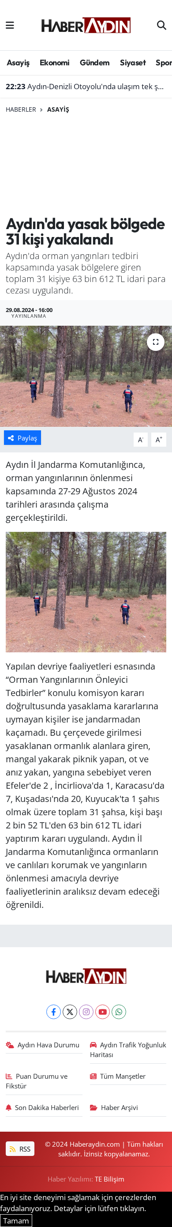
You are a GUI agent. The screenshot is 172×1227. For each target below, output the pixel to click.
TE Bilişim (109, 1178)
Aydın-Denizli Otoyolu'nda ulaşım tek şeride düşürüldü (86, 86)
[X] (70, 1012)
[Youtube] (102, 1012)
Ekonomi (55, 62)
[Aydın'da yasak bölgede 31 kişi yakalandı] (86, 376)
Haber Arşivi (119, 1107)
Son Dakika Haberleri (47, 1107)
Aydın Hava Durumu (48, 1044)
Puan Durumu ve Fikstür (37, 1081)
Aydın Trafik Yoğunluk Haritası (128, 1049)
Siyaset (133, 62)
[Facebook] (53, 1012)
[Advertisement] (86, 164)
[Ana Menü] (10, 25)
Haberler (21, 109)
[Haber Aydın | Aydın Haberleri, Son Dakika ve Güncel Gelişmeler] (85, 24)
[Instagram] (86, 1012)
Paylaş (27, 437)
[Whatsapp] (119, 1012)
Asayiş (18, 62)
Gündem (94, 62)
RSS (24, 1148)
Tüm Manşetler (123, 1076)
